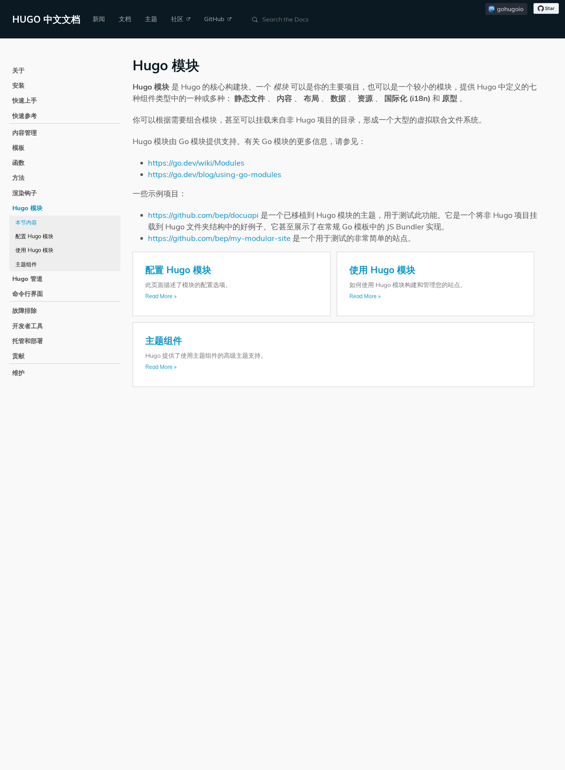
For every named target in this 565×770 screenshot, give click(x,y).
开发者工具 (27, 326)
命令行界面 (27, 293)
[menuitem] (99, 19)
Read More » (160, 296)
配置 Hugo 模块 (34, 236)
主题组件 (26, 264)
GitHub (215, 19)
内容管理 (24, 132)
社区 (178, 19)
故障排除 (24, 310)
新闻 (99, 19)
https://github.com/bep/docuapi (203, 215)
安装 (18, 85)
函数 (18, 162)
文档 (125, 19)
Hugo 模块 (27, 208)
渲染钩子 (24, 193)
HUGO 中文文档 (46, 19)
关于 (18, 70)
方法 (18, 177)
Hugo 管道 (27, 278)
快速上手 (24, 100)
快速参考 (24, 115)
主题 (151, 19)
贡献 (18, 356)
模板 (18, 147)
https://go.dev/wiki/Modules (196, 163)
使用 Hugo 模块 (34, 250)
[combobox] (299, 19)
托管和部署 (27, 341)
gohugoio (510, 9)
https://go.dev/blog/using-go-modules (214, 174)
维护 (18, 373)
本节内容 (26, 222)
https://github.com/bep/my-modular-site (219, 238)
